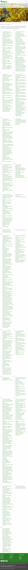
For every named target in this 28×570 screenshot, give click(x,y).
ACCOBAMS (4, 38)
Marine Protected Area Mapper (7, 291)
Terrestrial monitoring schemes (20, 403)
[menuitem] (2, 4)
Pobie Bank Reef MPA (18, 338)
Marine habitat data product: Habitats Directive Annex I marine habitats (8, 264)
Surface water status (6, 475)
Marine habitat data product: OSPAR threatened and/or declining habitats (7, 269)
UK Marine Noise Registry (6, 506)
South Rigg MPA (5, 437)
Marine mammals (5, 276)
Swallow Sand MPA (5, 481)
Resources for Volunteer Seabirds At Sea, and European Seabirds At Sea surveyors (20, 394)
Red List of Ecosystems (19, 381)
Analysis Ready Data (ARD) (7, 50)
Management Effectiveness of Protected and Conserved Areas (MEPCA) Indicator (7, 238)
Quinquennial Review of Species (7, 379)
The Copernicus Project (6, 111)
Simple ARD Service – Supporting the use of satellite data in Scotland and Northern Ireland (8, 417)
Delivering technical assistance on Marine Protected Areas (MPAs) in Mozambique (20, 90)
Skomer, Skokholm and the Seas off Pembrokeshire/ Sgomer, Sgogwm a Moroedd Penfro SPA (8, 430)
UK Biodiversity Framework (7, 500)
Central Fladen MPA (6, 78)
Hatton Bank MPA (18, 174)
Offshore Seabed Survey (6, 357)
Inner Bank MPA (5, 205)
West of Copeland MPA (6, 528)
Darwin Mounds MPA (18, 74)
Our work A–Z (11, 556)
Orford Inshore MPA (6, 363)
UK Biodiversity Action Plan (7, 499)
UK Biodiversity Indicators (6, 501)
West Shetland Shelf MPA (6, 532)
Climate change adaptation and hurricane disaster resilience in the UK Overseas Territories (8, 85)
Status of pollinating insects (7, 461)
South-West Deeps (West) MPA (7, 441)
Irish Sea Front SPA (5, 226)
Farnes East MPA (18, 119)
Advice (16, 4)
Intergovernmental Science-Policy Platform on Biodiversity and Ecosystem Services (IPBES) (8, 220)
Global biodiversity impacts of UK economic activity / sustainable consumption (8, 185)
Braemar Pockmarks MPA (19, 58)
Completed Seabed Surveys (7, 92)
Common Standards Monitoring (7, 89)
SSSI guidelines (5, 459)
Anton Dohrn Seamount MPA (7, 55)
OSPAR (4, 366)
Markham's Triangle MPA (6, 294)
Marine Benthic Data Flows (7, 253)
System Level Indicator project (7, 482)
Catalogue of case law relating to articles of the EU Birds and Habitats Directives (8, 76)
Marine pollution (5, 287)
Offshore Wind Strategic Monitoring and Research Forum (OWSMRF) (7, 361)
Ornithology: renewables (6, 365)
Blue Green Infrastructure (19, 57)
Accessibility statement (8, 568)
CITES (3, 81)
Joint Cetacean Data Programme (20, 196)
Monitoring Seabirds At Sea (7, 317)
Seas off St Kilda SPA (6, 413)
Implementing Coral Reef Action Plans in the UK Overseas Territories (7, 197)
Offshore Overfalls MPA (6, 356)
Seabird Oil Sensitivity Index (7, 409)
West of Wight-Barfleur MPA (7, 531)
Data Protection (2, 568)
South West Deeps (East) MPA (7, 440)
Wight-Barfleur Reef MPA (6, 538)
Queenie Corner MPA (6, 377)
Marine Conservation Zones (7, 258)
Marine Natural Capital (6, 284)
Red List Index (17, 380)
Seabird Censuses (5, 403)
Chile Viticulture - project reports (8, 79)
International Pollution (6, 223)
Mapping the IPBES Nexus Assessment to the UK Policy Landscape (7, 241)
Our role (2, 4)
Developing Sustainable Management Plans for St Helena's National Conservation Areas (20, 107)
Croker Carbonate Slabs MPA (7, 108)
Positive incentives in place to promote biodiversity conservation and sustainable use (20, 343)
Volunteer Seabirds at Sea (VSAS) (20, 488)
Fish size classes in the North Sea (20, 122)
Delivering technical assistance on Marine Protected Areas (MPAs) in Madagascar (20, 87)
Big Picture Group (18, 38)
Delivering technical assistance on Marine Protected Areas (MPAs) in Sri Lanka (20, 96)
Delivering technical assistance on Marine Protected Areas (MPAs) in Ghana (20, 83)
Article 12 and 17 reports (6, 61)
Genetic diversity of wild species (7, 182)
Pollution (16, 341)
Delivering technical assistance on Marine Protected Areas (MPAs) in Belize (20, 80)
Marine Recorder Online (6, 292)
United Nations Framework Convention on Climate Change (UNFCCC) (7, 524)
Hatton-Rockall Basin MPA (19, 175)
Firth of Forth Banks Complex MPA (20, 121)
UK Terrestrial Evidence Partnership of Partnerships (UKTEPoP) (7, 515)
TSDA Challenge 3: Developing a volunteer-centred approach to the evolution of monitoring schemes (20, 428)
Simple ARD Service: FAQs (6, 423)
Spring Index (4, 458)
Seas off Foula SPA (5, 412)
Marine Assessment (6, 248)
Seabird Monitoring (5, 406)
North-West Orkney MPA (19, 256)
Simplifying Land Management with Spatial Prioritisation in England (7, 427)
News (11, 6)
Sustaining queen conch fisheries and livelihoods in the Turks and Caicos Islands (8, 479)
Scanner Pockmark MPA (6, 399)
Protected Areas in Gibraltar (19, 354)
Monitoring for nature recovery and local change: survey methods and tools (8, 315)
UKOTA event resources (6, 517)
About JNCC (6, 6)
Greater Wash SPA (5, 189)
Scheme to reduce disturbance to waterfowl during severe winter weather (8, 401)
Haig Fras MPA (17, 171)
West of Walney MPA (6, 530)
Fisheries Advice (17, 123)
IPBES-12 (4, 225)
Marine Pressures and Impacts (7, 288)
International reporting (6, 224)
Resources (2, 6)
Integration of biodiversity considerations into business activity (7, 213)
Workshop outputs (5, 550)
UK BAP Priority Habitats (6, 497)
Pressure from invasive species (20, 345)
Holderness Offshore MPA (19, 176)
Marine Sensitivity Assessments (7, 293)
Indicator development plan (7, 202)
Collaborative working (6, 88)
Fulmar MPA (17, 124)
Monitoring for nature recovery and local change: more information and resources (7, 312)
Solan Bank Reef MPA (6, 432)
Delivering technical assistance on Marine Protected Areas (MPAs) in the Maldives (20, 99)
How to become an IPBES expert (20, 177)
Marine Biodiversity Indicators (7, 255)
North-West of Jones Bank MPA (20, 255)
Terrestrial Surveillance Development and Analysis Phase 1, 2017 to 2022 (20, 407)
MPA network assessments (7, 323)
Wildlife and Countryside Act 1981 (8, 539)
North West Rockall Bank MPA (20, 251)
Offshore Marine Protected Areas (8, 355)
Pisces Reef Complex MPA (19, 330)
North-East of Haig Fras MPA (19, 254)
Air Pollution (4, 44)
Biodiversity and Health (18, 40)
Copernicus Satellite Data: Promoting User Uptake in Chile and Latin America (7, 106)
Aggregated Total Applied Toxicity (8, 41)
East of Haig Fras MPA (6, 122)
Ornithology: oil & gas (6, 364)
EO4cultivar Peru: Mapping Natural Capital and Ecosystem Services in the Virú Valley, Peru (8, 145)
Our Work (20, 4)
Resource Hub (16, 28)
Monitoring (6, 4)
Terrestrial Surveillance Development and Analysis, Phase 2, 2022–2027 (20, 410)
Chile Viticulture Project (6, 80)
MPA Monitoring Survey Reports (7, 322)
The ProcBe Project (18, 418)
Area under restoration (6, 60)
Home (1, 24)
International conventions (6, 222)
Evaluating (11, 4)
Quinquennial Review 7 (6, 378)
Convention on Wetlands (6, 101)
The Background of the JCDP (19, 412)
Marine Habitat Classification (7, 259)
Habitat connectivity (18, 165)
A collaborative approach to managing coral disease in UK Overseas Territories (7, 32)
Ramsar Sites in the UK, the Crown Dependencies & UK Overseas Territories (20, 378)
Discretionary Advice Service (19, 109)
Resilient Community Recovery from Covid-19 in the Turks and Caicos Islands (20, 391)
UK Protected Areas (6, 511)
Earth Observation (5, 119)
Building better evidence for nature (20, 61)
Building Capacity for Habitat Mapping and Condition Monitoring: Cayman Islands (19, 63)
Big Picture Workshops (18, 39)
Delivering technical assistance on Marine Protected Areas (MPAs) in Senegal (20, 93)
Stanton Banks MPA (6, 460)
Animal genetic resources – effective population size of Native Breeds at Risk (8, 53)
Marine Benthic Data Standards (7, 254)
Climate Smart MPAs (6, 87)
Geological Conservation (6, 183)
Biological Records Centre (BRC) (20, 43)
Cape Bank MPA (5, 74)
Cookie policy (13, 568)
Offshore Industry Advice (6, 354)
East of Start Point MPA (6, 123)
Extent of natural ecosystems (7, 161)
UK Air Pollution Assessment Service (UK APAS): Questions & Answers (7, 493)
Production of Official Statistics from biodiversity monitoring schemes (20, 349)
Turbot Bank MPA (18, 430)
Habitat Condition (18, 164)
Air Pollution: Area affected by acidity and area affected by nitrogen (7, 48)
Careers (1, 557)
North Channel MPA (18, 246)
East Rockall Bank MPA (6, 124)
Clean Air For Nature (6, 82)
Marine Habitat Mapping (6, 271)
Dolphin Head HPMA (18, 115)
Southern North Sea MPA (6, 442)
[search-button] (26, 2)
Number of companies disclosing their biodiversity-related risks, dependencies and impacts (20, 260)
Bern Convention (17, 37)
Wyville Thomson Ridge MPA (7, 551)
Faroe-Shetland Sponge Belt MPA (20, 120)
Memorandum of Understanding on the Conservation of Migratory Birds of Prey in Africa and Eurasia (8, 307)
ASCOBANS (4, 62)
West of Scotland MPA (6, 529)
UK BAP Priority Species (6, 498)
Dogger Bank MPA (18, 114)
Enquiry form (14, 565)
